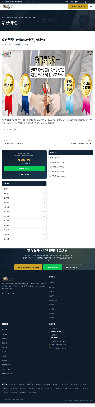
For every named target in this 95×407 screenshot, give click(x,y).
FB (8, 293)
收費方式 (52, 291)
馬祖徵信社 (5, 392)
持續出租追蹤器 (55, 158)
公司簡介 (52, 283)
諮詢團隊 (52, 296)
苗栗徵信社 (56, 384)
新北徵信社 (30, 384)
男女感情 (24, 202)
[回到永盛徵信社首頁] (7, 6)
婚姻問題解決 (6, 365)
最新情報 (8, 17)
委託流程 (52, 287)
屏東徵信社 (41, 388)
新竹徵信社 (47, 384)
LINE (3, 293)
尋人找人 (4, 352)
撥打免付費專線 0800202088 (28, 267)
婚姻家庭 (24, 198)
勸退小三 (4, 343)
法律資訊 (52, 309)
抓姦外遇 (4, 334)
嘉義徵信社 (14, 388)
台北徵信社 (21, 384)
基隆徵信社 (12, 384)
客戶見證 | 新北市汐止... (57, 176)
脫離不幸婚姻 (6, 369)
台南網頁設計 (77, 400)
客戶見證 (14, 17)
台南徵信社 (23, 388)
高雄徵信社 (32, 388)
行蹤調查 (4, 339)
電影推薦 (24, 225)
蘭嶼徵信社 (23, 392)
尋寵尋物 (4, 356)
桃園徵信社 (38, 384)
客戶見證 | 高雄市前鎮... (57, 171)
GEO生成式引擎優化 (87, 400)
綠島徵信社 (14, 392)
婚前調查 (4, 347)
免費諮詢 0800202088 (78, 6)
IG (13, 293)
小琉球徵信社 (32, 392)
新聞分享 (24, 207)
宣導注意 (24, 221)
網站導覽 (52, 318)
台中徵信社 (65, 384)
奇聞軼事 (24, 234)
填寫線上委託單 (24, 174)
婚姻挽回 (4, 360)
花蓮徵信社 (59, 388)
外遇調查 (4, 330)
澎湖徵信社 (77, 388)
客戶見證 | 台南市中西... (57, 167)
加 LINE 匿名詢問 (52, 267)
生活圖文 (24, 230)
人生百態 (24, 193)
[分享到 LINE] (15, 129)
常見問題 (52, 305)
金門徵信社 (86, 388)
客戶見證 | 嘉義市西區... (57, 162)
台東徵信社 (68, 388)
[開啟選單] (91, 7)
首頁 (3, 17)
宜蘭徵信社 (50, 388)
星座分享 (24, 216)
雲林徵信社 (5, 388)
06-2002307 (55, 337)
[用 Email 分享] (19, 129)
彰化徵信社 (74, 384)
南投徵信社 (83, 384)
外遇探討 (24, 189)
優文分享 (24, 239)
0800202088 (18, 2)
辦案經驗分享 (53, 300)
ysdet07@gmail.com (29, 2)
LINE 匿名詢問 (24, 168)
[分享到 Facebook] (10, 129)
